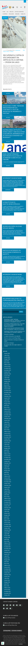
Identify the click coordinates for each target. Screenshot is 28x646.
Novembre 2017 (7, 548)
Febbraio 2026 (7, 364)
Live (7, 11)
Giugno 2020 (7, 491)
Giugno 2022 (7, 446)
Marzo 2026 (6, 362)
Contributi (20, 644)
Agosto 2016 (7, 576)
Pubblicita (23, 13)
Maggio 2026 (7, 359)
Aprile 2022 (6, 450)
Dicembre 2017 (7, 546)
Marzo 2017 (6, 563)
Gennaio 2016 (7, 589)
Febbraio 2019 (7, 520)
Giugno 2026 (7, 357)
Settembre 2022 (7, 440)
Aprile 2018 (6, 539)
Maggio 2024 (7, 403)
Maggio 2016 (7, 582)
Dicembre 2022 (7, 435)
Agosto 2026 (7, 353)
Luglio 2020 (6, 489)
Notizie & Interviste (19, 11)
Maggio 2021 (7, 470)
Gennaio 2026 (7, 366)
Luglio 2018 (6, 533)
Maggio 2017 (7, 559)
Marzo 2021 (6, 474)
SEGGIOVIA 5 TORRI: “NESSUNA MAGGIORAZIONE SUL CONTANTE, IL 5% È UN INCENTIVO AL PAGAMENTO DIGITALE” (13, 109)
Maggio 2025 (7, 381)
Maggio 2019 (7, 515)
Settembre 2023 (7, 418)
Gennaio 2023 (7, 433)
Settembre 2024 (7, 396)
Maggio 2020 (7, 492)
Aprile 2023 (6, 427)
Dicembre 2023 (7, 413)
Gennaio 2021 (7, 478)
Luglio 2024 (6, 400)
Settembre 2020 (7, 485)
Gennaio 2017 (7, 567)
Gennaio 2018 (7, 545)
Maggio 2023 (7, 426)
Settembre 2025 (7, 374)
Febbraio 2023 (7, 431)
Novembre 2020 (7, 481)
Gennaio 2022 (7, 455)
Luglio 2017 (6, 556)
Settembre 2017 (7, 552)
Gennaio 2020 (7, 500)
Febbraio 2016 (7, 587)
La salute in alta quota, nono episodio (12, 336)
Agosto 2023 (7, 420)
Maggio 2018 (7, 537)
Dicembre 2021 (7, 457)
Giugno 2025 (7, 379)
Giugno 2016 (7, 580)
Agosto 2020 (7, 487)
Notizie (11, 51)
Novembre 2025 (7, 370)
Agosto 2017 (6, 554)
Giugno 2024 (7, 401)
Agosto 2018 (7, 532)
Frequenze (11, 13)
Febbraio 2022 (7, 453)
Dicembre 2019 (7, 502)
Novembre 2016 (7, 571)
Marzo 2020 (6, 496)
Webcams (17, 13)
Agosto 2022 (7, 442)
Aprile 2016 (6, 584)
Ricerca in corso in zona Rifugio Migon (12, 338)
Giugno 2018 (7, 535)
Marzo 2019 (6, 519)
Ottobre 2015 (7, 595)
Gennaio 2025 (7, 388)
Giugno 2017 (7, 558)
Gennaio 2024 (7, 411)
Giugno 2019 (7, 513)
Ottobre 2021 (7, 461)
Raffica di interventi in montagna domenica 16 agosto (12, 252)
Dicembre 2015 (7, 591)
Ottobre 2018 (7, 528)
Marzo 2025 (6, 385)
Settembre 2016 (7, 574)
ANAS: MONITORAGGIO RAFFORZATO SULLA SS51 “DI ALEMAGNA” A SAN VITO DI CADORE (14, 328)
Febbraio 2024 (7, 409)
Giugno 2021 (7, 468)
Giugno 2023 (7, 424)
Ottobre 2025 (7, 372)
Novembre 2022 (7, 437)
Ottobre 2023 (7, 416)
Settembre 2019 (7, 507)
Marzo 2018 (6, 541)
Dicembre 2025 (7, 368)
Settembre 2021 (7, 463)
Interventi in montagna (12, 178)
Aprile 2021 (6, 472)
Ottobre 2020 (7, 483)
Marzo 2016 (6, 585)
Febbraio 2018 (7, 543)
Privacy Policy (7, 630)
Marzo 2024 (6, 407)
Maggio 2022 (7, 448)
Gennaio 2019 (7, 522)
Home (4, 11)
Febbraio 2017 (7, 565)
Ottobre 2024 (7, 394)
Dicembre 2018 (7, 524)
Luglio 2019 (6, 511)
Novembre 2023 (7, 414)
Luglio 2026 (6, 355)
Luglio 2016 (6, 578)
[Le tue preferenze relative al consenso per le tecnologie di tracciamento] (2, 643)
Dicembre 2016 (7, 569)
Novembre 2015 (7, 593)
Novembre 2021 (7, 459)
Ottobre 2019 (7, 505)
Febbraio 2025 (7, 387)
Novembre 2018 (7, 526)
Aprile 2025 (6, 383)
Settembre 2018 (7, 530)
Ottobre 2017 (7, 550)
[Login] (25, 1)
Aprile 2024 (6, 405)
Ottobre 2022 (7, 439)
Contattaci (5, 13)
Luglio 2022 (6, 444)
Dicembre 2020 (7, 479)
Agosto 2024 (7, 398)
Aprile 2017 (6, 561)
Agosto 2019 (7, 509)
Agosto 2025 (7, 375)
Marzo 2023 (6, 429)
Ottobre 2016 (7, 572)
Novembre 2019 (7, 504)
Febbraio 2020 (7, 498)
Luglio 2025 (6, 377)
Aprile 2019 (6, 517)
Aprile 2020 (6, 494)
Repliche (11, 11)
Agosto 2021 (7, 465)
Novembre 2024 (7, 392)
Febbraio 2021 (7, 476)
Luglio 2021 (6, 466)
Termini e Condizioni (17, 630)
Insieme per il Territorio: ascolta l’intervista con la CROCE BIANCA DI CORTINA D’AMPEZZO (14, 332)
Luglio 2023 (6, 422)
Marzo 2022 (6, 452)
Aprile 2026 (6, 360)
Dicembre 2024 (7, 390)
